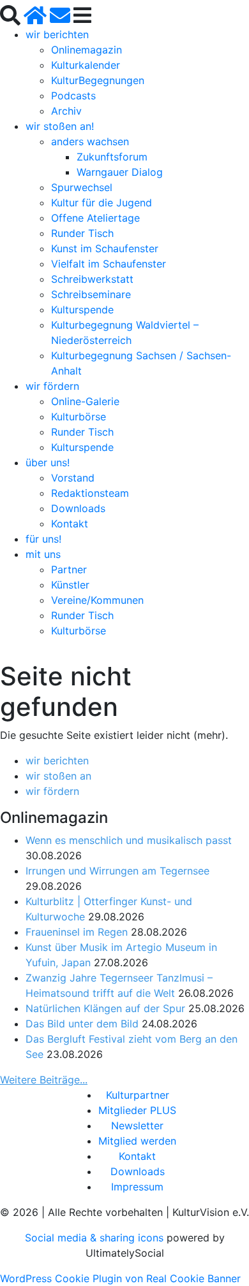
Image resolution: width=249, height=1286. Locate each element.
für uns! (43, 538)
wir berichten (57, 34)
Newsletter (137, 1125)
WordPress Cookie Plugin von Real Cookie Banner (120, 1278)
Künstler (70, 584)
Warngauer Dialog (120, 172)
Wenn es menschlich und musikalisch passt (129, 840)
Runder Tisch (82, 233)
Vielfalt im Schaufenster (108, 263)
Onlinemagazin (86, 49)
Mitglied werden (137, 1140)
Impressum (137, 1186)
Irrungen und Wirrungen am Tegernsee (117, 870)
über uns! (48, 462)
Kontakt (69, 523)
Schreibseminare (91, 294)
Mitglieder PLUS (137, 1110)
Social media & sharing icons (96, 1237)
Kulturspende (82, 309)
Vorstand (72, 477)
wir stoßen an (58, 775)
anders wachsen (90, 141)
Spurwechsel (81, 187)
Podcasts (73, 95)
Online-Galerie (85, 401)
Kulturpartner (137, 1095)
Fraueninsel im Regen (77, 931)
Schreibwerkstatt (92, 279)
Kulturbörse (78, 416)
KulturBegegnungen (97, 80)
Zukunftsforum (112, 156)
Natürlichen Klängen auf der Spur (105, 1008)
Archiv (66, 110)
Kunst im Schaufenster (104, 248)
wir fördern (52, 386)
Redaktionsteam (90, 493)
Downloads (78, 508)
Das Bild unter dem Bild (82, 1023)
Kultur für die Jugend (101, 202)
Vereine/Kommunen (97, 600)
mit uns (43, 554)
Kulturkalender (85, 65)
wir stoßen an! (60, 126)
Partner (69, 569)
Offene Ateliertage (95, 217)
